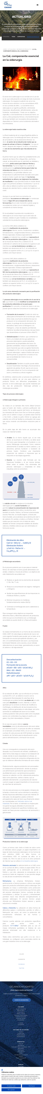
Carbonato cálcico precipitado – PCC (20, 1047)
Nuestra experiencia (21, 1009)
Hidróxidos (20, 1045)
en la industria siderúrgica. (29, 861)
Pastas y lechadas (20, 1058)
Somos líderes (20, 1012)
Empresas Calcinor (21, 1018)
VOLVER (21, 954)
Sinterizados (21, 1050)
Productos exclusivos (21, 1016)
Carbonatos (20, 1051)
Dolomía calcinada (9, 865)
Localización (21, 1024)
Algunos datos (20, 1010)
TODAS (13, 36)
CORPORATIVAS (21, 36)
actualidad (12, 49)
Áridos (20, 1053)
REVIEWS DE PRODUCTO (33, 36)
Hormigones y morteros (20, 1054)
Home (5, 49)
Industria (21, 1031)
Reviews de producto (24, 49)
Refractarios (21, 1048)
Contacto (20, 1023)
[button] (21, 964)
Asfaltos (21, 1056)
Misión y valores (21, 1013)
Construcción (21, 1033)
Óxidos (20, 1043)
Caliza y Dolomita (9, 908)
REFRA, (14, 926)
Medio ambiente (21, 1035)
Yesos (20, 1059)
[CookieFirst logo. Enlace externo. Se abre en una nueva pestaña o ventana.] (2, 1070)
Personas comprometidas (20, 1015)
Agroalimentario (21, 1036)
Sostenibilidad (20, 1020)
